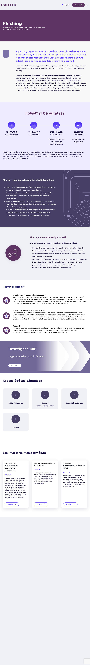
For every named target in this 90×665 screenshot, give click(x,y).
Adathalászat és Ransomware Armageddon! (11, 468)
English (67, 5)
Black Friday (39, 465)
